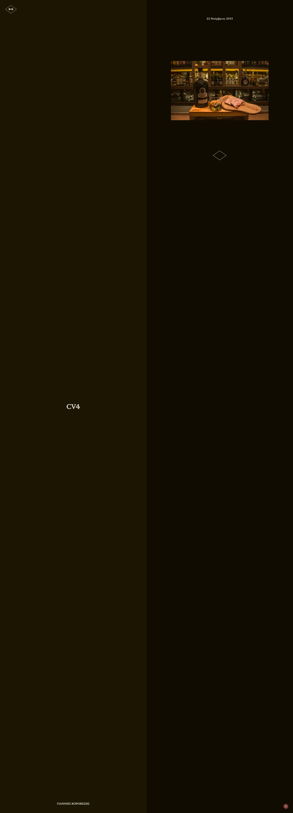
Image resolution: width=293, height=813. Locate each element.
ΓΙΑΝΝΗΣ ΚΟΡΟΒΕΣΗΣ (73, 804)
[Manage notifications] (285, 806)
